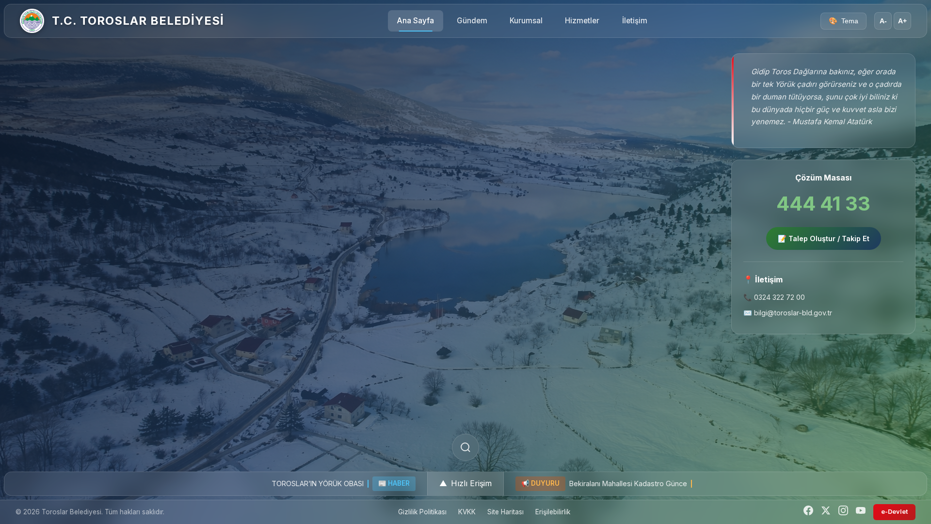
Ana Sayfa (415, 20)
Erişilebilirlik (552, 512)
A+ (902, 21)
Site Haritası (505, 512)
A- (883, 21)
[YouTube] (861, 512)
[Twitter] (826, 512)
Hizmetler (582, 20)
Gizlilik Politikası (422, 512)
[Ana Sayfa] (32, 21)
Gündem (472, 20)
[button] (465, 483)
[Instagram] (843, 512)
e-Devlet (894, 511)
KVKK (467, 512)
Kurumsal (526, 20)
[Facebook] (808, 512)
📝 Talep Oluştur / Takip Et (823, 238)
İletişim (634, 20)
